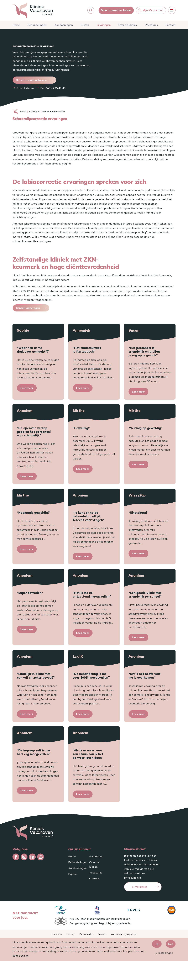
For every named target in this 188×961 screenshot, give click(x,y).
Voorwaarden (86, 934)
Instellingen (165, 953)
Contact (171, 25)
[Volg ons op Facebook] (15, 857)
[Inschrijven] (157, 887)
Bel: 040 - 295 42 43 (53, 88)
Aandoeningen (63, 25)
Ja (156, 944)
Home (16, 25)
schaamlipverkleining (37, 223)
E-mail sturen (25, 88)
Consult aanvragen (28, 308)
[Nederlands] (172, 10)
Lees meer (26, 388)
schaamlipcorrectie (24, 163)
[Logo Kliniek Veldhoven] (32, 10)
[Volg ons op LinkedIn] (32, 857)
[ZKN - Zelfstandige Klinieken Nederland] (97, 910)
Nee (170, 944)
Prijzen (85, 25)
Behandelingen (37, 25)
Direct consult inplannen (116, 10)
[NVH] (171, 910)
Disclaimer (56, 934)
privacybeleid (132, 877)
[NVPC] (60, 910)
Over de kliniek (127, 25)
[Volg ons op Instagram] (24, 857)
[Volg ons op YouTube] (40, 857)
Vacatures (151, 25)
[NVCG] (133, 910)
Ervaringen (104, 25)
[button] (90, 10)
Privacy (71, 934)
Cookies (102, 934)
